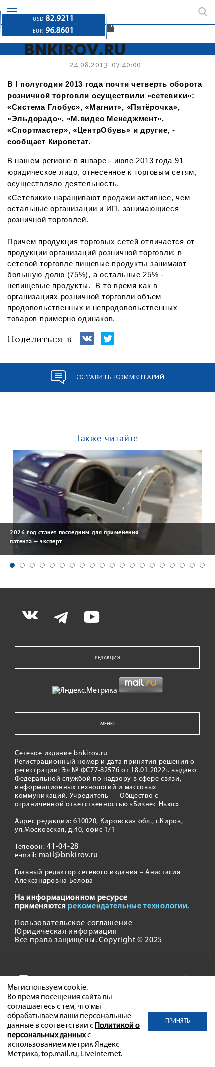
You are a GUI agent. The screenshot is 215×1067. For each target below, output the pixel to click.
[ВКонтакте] (87, 343)
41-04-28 (63, 847)
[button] (13, 565)
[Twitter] (107, 343)
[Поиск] (203, 12)
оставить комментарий (120, 377)
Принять (178, 1021)
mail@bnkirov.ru (69, 856)
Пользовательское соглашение (74, 924)
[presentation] (10, 502)
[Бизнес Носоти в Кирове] (75, 50)
